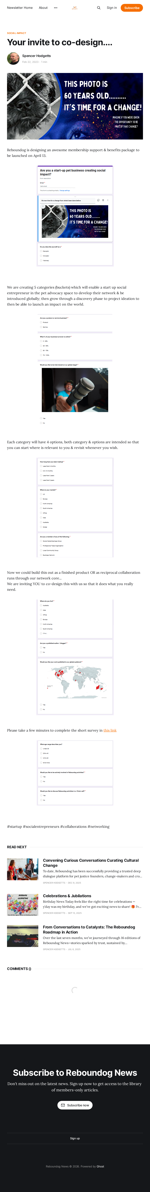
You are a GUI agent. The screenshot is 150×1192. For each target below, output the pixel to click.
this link (110, 730)
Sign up (75, 1138)
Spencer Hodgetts (36, 56)
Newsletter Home (20, 8)
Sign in (112, 8)
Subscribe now (78, 1105)
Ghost (100, 1166)
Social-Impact (16, 33)
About (43, 8)
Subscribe (131, 8)
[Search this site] (99, 8)
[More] (56, 8)
